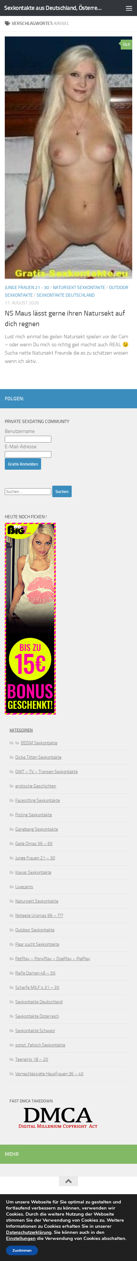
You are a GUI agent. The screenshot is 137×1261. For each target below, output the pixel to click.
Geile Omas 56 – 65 (34, 843)
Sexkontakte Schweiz (35, 1030)
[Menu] (129, 8)
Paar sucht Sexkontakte (37, 944)
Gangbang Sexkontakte (36, 829)
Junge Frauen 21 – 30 (35, 858)
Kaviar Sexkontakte (33, 872)
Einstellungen (21, 1238)
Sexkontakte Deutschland (66, 295)
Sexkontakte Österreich (37, 1016)
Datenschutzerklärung (28, 1232)
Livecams (24, 886)
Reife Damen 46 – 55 (35, 973)
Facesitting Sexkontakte (37, 800)
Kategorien (21, 730)
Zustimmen (22, 1250)
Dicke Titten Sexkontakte (38, 757)
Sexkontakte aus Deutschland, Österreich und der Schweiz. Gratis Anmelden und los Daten (53, 8)
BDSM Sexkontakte (39, 743)
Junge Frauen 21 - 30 (27, 287)
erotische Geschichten (35, 786)
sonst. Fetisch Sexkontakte (40, 1045)
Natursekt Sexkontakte (79, 287)
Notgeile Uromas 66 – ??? (39, 915)
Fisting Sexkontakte (33, 815)
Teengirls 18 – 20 (31, 1059)
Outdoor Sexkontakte (34, 930)
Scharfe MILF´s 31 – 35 (37, 987)
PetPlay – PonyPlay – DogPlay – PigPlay (52, 958)
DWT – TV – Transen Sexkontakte (46, 771)
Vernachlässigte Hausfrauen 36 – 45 (49, 1074)
